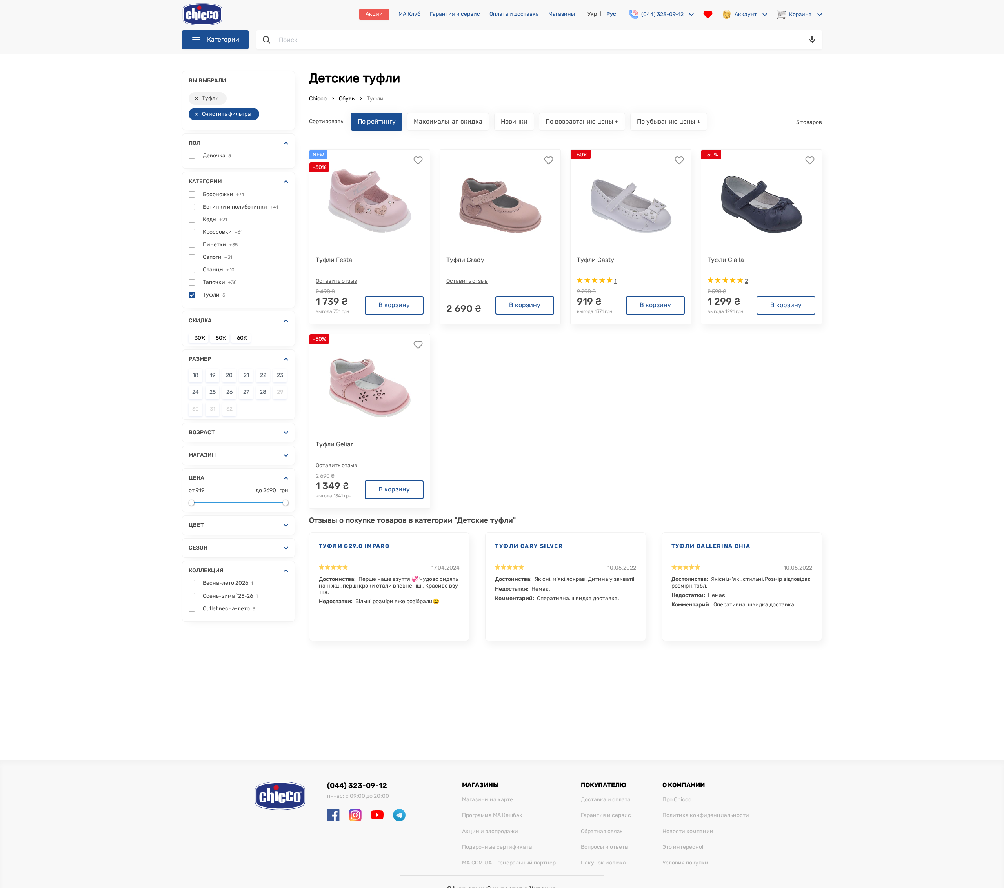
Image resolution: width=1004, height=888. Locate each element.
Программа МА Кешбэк (492, 815)
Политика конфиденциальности (705, 815)
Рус (611, 14)
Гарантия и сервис (455, 14)
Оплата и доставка (514, 14)
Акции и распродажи (490, 831)
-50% (220, 338)
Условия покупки (685, 863)
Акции (374, 14)
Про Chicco (676, 800)
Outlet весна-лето (229, 609)
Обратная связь (601, 831)
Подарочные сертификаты (497, 847)
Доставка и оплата (606, 800)
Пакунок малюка (603, 863)
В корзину (394, 305)
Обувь (347, 98)
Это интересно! (682, 847)
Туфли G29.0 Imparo (354, 546)
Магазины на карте (487, 800)
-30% (199, 338)
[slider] (191, 503)
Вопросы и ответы (605, 847)
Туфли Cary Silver (529, 546)
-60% (241, 338)
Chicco (318, 98)
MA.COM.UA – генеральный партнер (509, 863)
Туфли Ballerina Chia (711, 546)
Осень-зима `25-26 (230, 596)
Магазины (561, 14)
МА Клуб (409, 14)
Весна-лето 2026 (228, 583)
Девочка (217, 156)
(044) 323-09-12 (357, 785)
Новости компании (687, 831)
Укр (592, 14)
